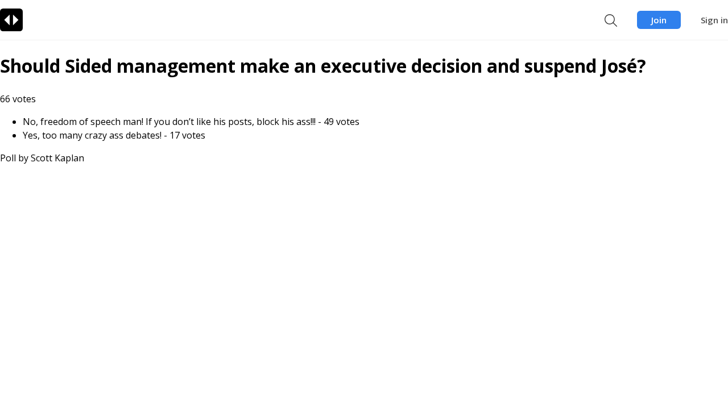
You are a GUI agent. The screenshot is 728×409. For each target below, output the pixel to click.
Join (659, 20)
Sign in (714, 20)
